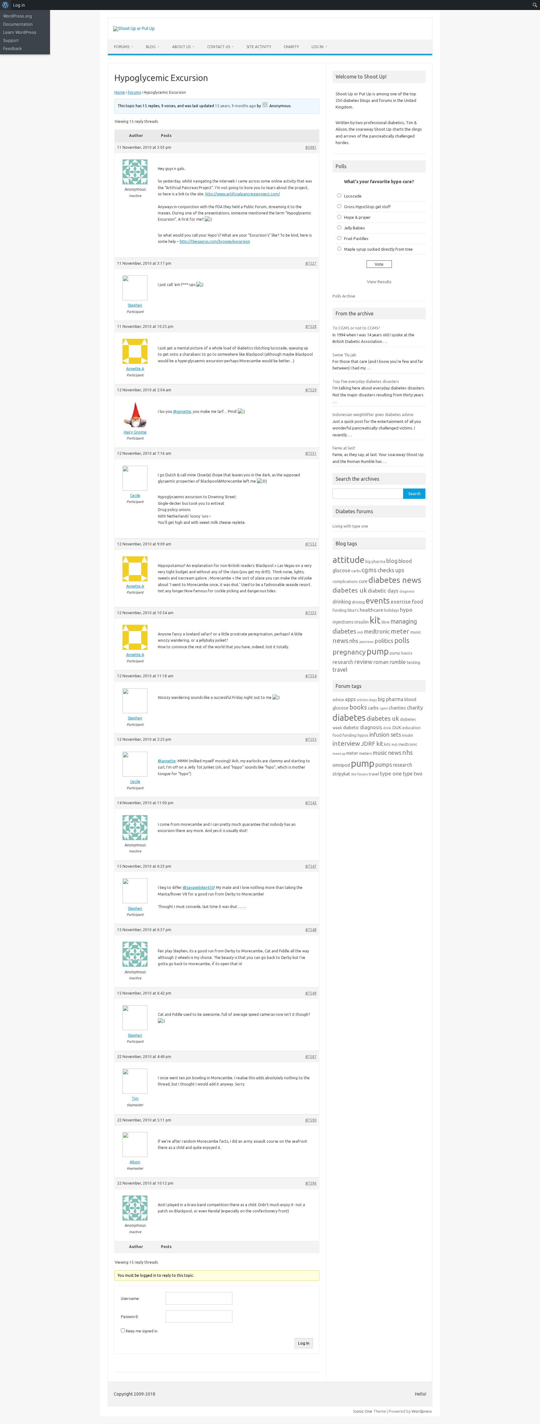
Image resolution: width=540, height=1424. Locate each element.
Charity (291, 47)
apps (350, 699)
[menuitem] (5, 5)
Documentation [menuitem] (18, 24)
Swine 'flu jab (344, 355)
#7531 (311, 453)
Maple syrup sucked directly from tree (378, 249)
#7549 (311, 993)
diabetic (351, 727)
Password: (129, 1317)
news (340, 640)
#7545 (311, 803)
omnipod (341, 765)
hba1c (353, 610)
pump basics (401, 653)
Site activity (259, 47)
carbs (356, 571)
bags (373, 700)
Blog (151, 47)
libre (385, 622)
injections (342, 621)
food (417, 601)
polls (401, 640)
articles (362, 700)
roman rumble (389, 662)
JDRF (368, 743)
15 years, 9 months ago (235, 106)
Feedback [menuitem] (12, 48)
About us (181, 47)
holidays (391, 610)
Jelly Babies (354, 228)
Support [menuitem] (11, 40)
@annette (182, 411)
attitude (348, 559)
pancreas (366, 642)
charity (415, 707)
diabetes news (395, 579)
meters (365, 753)
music (415, 631)
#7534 (311, 676)
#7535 (311, 739)
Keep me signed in (142, 1331)
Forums (121, 47)
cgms (369, 570)
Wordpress (422, 1411)
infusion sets (385, 734)
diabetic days (383, 591)
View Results (379, 281)
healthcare (371, 610)
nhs (353, 641)
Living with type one (350, 526)
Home (119, 92)
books (358, 707)
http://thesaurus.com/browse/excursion (215, 241)
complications (345, 581)
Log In (317, 47)
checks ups (391, 570)
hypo (406, 610)
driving (358, 601)
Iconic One (362, 1411)
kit (375, 620)
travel (340, 669)
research (342, 662)
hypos (363, 735)
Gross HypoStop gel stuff (367, 206)
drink (387, 728)
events (378, 600)
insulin (361, 621)
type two (412, 773)
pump (378, 651)
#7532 (311, 544)
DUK (397, 727)
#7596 (311, 1183)
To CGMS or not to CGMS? (356, 328)
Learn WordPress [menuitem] (19, 32)
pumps (383, 764)
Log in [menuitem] (19, 5)
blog (392, 561)
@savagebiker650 (198, 887)
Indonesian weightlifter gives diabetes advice (372, 414)
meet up (338, 753)
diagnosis (406, 591)
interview (346, 743)
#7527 (311, 263)
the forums (359, 774)
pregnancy (349, 652)
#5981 (311, 147)
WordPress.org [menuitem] (17, 15)
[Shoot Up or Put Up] (134, 28)
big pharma (375, 561)
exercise (401, 601)
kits (387, 744)
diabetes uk (349, 590)
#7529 (311, 390)
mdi (360, 632)
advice (338, 699)
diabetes (349, 717)
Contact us (218, 47)
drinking (341, 601)
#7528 (311, 326)
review (363, 661)
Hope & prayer (357, 217)
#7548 (311, 930)
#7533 (311, 613)
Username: (130, 1298)
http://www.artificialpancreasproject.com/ (242, 194)
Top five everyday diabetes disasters (365, 381)
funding (339, 610)
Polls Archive (343, 296)
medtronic (377, 631)
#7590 (311, 1120)
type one (391, 773)
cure (363, 581)
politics (383, 640)
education (411, 727)
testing (413, 662)
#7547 (311, 866)
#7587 (311, 1057)
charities (397, 707)
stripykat (341, 773)
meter (400, 631)
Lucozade (353, 196)
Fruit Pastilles (356, 238)
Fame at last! (343, 448)
